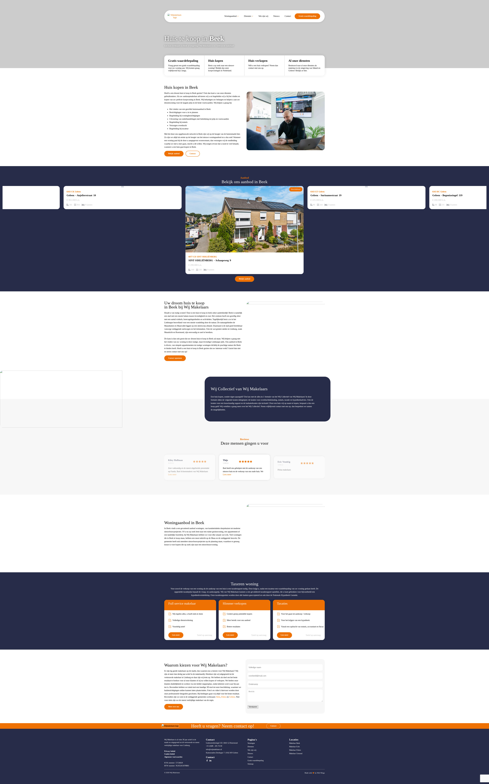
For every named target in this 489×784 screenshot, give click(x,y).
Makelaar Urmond (295, 753)
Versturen (253, 707)
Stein (218, 697)
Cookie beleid (169, 754)
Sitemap (250, 764)
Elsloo (223, 697)
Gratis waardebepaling (307, 16)
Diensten (251, 747)
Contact (193, 154)
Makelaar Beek (294, 743)
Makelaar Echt (294, 747)
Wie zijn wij (252, 750)
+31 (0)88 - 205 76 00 (214, 746)
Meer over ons (173, 707)
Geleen (232, 697)
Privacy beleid (169, 751)
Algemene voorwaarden (173, 757)
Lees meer (176, 635)
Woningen (251, 743)
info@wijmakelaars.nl (214, 749)
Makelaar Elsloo (295, 750)
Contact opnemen (175, 358)
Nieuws (250, 753)
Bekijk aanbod (174, 154)
